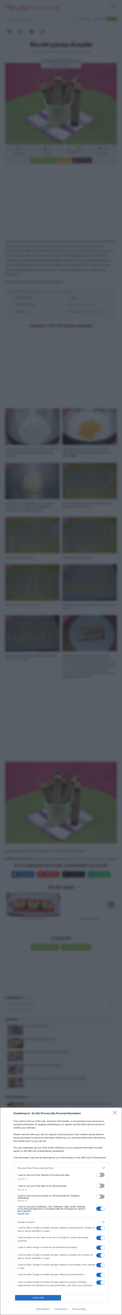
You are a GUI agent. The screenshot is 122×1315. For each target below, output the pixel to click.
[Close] (116, 1114)
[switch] (100, 1175)
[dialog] (61, 1211)
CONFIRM (38, 1298)
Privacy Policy (79, 1309)
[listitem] (61, 1168)
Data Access (61, 1309)
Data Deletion (43, 1309)
